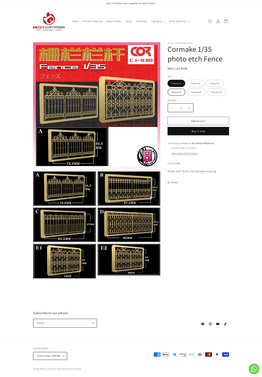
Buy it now (198, 131)
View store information (184, 153)
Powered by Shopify (72, 369)
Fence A (176, 83)
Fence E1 (198, 93)
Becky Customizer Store (51, 369)
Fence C (217, 84)
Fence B (197, 84)
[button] (158, 21)
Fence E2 (218, 93)
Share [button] (174, 182)
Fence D (176, 92)
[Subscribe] (93, 323)
